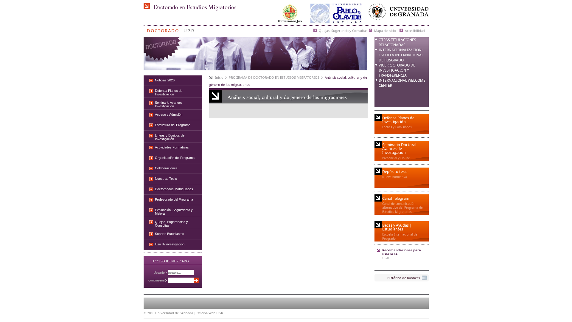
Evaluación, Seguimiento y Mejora (174, 211)
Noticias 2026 (165, 80)
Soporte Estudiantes (169, 234)
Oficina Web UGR (210, 313)
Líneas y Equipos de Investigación (169, 137)
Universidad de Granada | (176, 313)
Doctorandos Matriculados (174, 189)
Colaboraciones (166, 168)
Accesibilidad (415, 30)
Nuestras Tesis (166, 178)
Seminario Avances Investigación (169, 104)
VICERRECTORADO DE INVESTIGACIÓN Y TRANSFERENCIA (397, 70)
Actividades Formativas (172, 147)
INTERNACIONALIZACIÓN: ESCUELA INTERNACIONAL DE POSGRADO (401, 55)
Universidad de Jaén (290, 13)
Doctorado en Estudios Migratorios (195, 7)
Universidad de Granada (397, 13)
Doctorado (163, 29)
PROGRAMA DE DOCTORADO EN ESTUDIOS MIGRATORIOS (274, 77)
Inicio (219, 77)
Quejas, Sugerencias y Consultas (171, 223)
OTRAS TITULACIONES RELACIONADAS (397, 42)
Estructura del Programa (172, 125)
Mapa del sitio (385, 30)
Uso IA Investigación (169, 244)
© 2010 (149, 313)
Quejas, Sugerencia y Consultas (343, 30)
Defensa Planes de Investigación (168, 92)
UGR (189, 29)
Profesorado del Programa (174, 199)
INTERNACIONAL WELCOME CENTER (402, 83)
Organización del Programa (175, 158)
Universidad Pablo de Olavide (336, 13)
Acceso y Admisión (168, 114)
